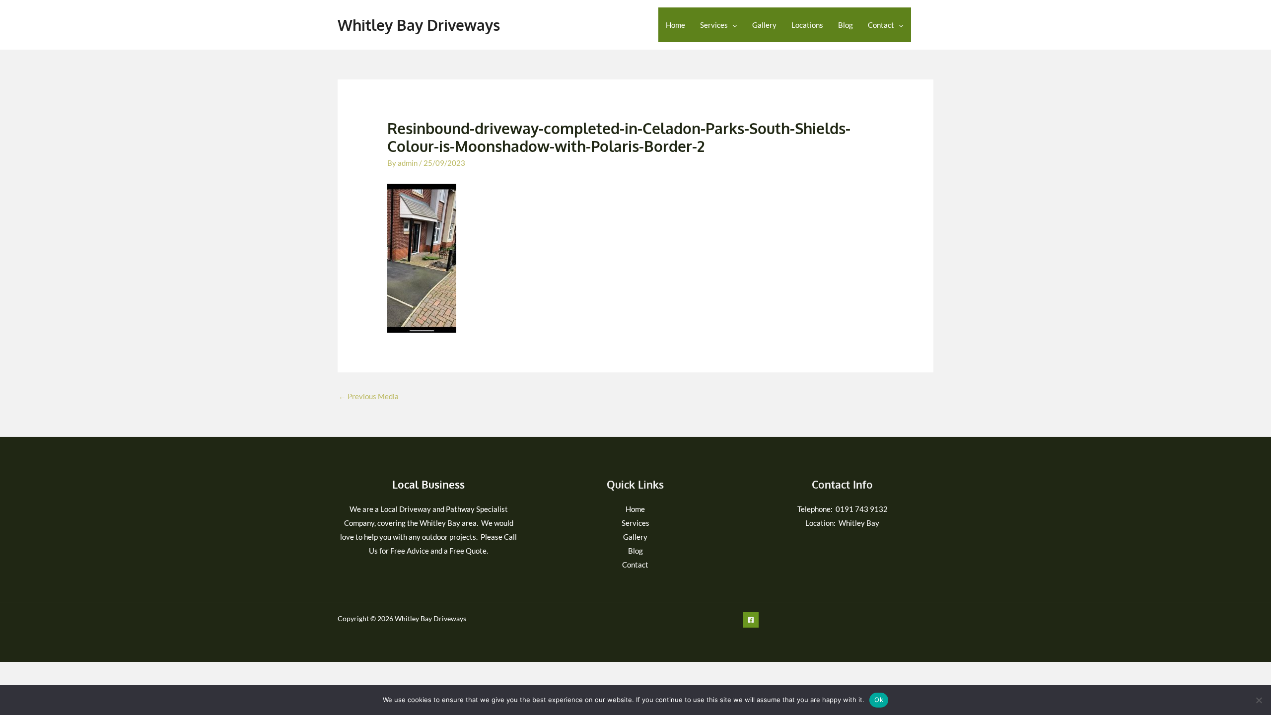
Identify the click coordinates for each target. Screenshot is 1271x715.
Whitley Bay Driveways (419, 24)
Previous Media (369, 396)
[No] (1259, 700)
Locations (807, 24)
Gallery (764, 24)
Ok (878, 700)
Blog (845, 24)
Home (675, 24)
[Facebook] (927, 25)
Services (714, 24)
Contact (881, 24)
